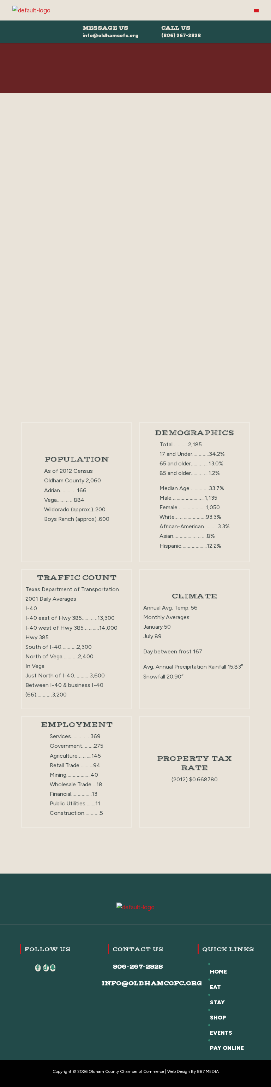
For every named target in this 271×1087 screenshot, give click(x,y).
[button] (256, 10)
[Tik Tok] (46, 967)
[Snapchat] (52, 967)
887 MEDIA (208, 1071)
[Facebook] (38, 967)
